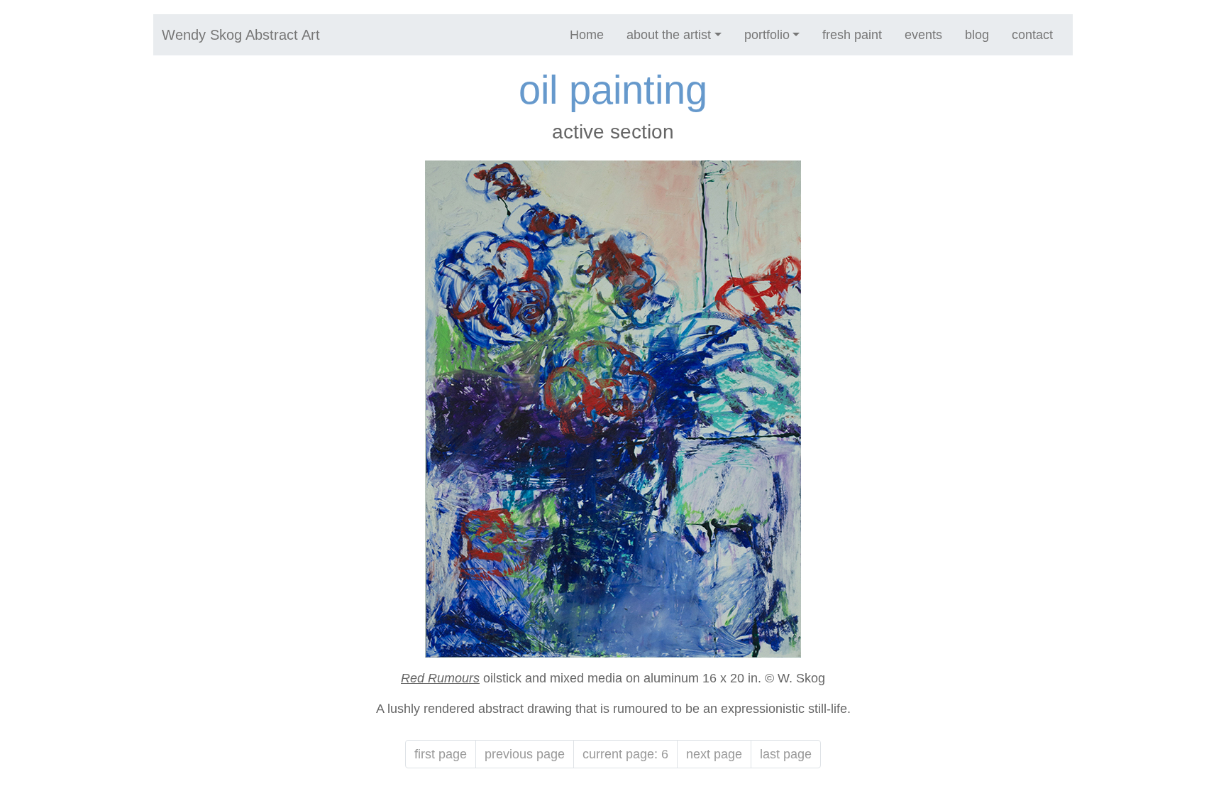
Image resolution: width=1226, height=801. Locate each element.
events (923, 35)
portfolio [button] (767, 35)
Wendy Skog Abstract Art (241, 35)
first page (440, 754)
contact (1032, 35)
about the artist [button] (668, 35)
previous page (525, 754)
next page (714, 754)
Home (587, 35)
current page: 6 (625, 754)
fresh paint (852, 35)
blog (977, 35)
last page (786, 754)
